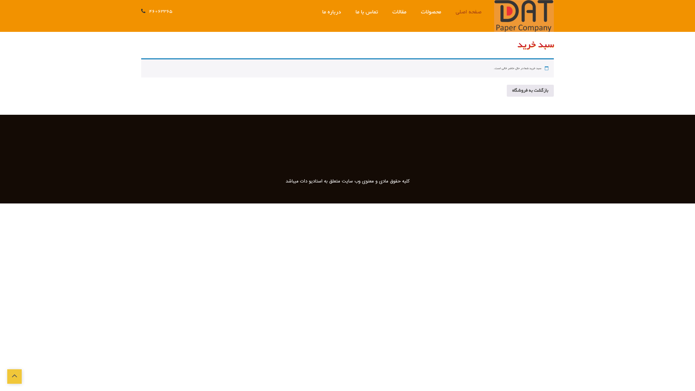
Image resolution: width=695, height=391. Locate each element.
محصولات (431, 12)
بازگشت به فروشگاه (530, 90)
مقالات (399, 12)
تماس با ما (366, 12)
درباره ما (331, 12)
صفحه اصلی (468, 12)
